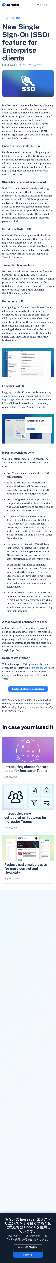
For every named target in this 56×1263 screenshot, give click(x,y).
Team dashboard (38, 667)
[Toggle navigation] (51, 5)
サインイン (42, 5)
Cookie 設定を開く (28, 1247)
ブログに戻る (12, 18)
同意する (28, 1254)
